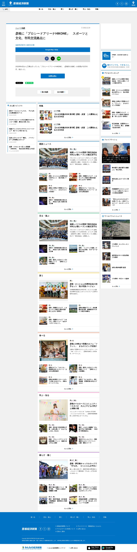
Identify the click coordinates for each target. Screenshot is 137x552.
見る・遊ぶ (52, 9)
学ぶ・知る (86, 9)
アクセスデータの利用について (66, 529)
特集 (96, 9)
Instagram (126, 3)
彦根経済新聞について (63, 526)
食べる (41, 9)
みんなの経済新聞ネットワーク (32, 547)
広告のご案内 (61, 531)
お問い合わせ (82, 529)
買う (62, 9)
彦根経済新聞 (19, 4)
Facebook (117, 3)
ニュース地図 (20, 28)
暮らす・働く (73, 9)
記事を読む (53, 76)
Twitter (122, 3)
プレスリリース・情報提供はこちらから (89, 526)
